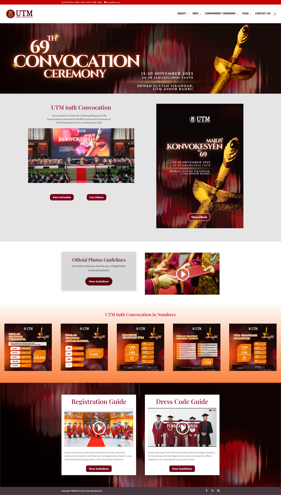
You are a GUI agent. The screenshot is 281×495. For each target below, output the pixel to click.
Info (195, 14)
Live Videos (96, 197)
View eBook (199, 217)
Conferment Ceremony (220, 14)
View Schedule (62, 197)
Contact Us (262, 14)
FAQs (245, 14)
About (181, 14)
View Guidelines (99, 281)
